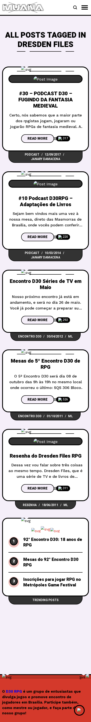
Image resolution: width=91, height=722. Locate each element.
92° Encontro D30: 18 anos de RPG (52, 542)
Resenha (30, 505)
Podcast (32, 154)
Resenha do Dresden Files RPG (45, 456)
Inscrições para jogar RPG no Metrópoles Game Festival (52, 582)
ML (70, 336)
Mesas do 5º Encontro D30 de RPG (45, 364)
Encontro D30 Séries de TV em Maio (45, 284)
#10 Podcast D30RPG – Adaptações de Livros (45, 201)
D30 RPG (14, 691)
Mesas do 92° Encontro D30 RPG (51, 562)
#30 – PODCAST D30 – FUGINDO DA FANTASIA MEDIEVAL (45, 100)
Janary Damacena (45, 159)
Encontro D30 (29, 336)
